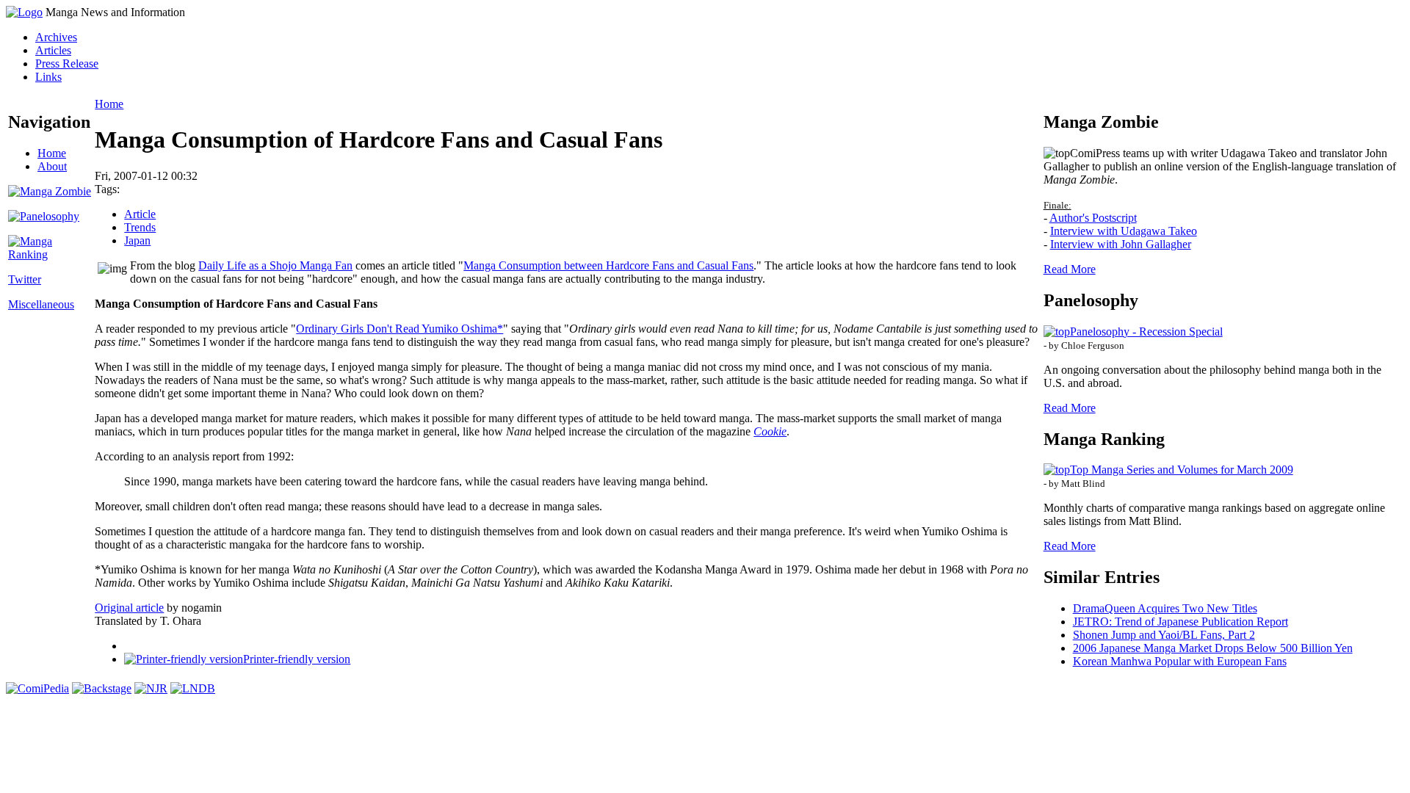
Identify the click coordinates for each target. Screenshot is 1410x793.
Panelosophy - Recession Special (1146, 331)
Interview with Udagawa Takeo (1123, 231)
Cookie (770, 431)
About (52, 166)
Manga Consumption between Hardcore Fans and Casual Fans (608, 265)
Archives (56, 37)
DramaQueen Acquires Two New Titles (1165, 608)
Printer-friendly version (296, 659)
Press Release (66, 63)
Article (140, 214)
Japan (137, 240)
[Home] (24, 12)
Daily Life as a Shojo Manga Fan (275, 265)
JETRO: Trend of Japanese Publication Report (1180, 621)
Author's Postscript (1093, 217)
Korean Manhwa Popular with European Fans (1180, 661)
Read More (1070, 269)
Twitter (24, 279)
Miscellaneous (41, 304)
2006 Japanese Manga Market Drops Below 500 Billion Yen (1213, 648)
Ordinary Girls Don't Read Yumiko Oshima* (399, 328)
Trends (140, 227)
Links (48, 76)
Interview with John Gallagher (1120, 244)
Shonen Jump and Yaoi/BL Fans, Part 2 (1164, 635)
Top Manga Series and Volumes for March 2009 (1181, 469)
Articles (53, 50)
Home (51, 153)
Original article (129, 607)
